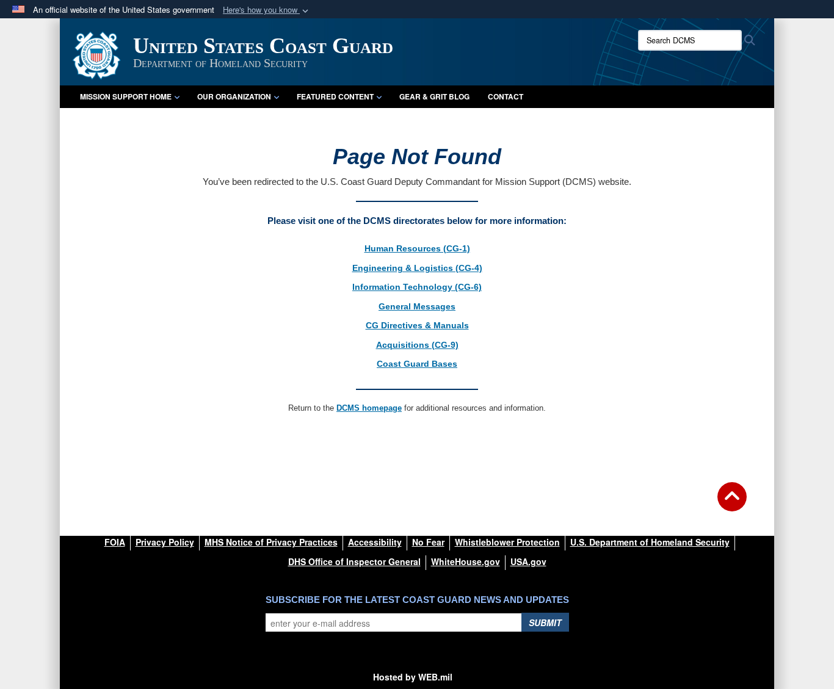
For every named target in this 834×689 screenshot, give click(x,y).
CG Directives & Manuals (417, 325)
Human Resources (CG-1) (417, 248)
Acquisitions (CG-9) (417, 345)
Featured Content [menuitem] (335, 96)
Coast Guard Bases (417, 364)
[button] (267, 10)
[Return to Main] (732, 504)
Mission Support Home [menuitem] (126, 96)
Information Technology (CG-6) (417, 287)
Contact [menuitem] (505, 96)
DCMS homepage (369, 408)
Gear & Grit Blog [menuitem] (434, 96)
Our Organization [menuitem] (234, 96)
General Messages (417, 306)
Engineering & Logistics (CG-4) (417, 268)
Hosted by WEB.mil (412, 677)
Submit (545, 622)
